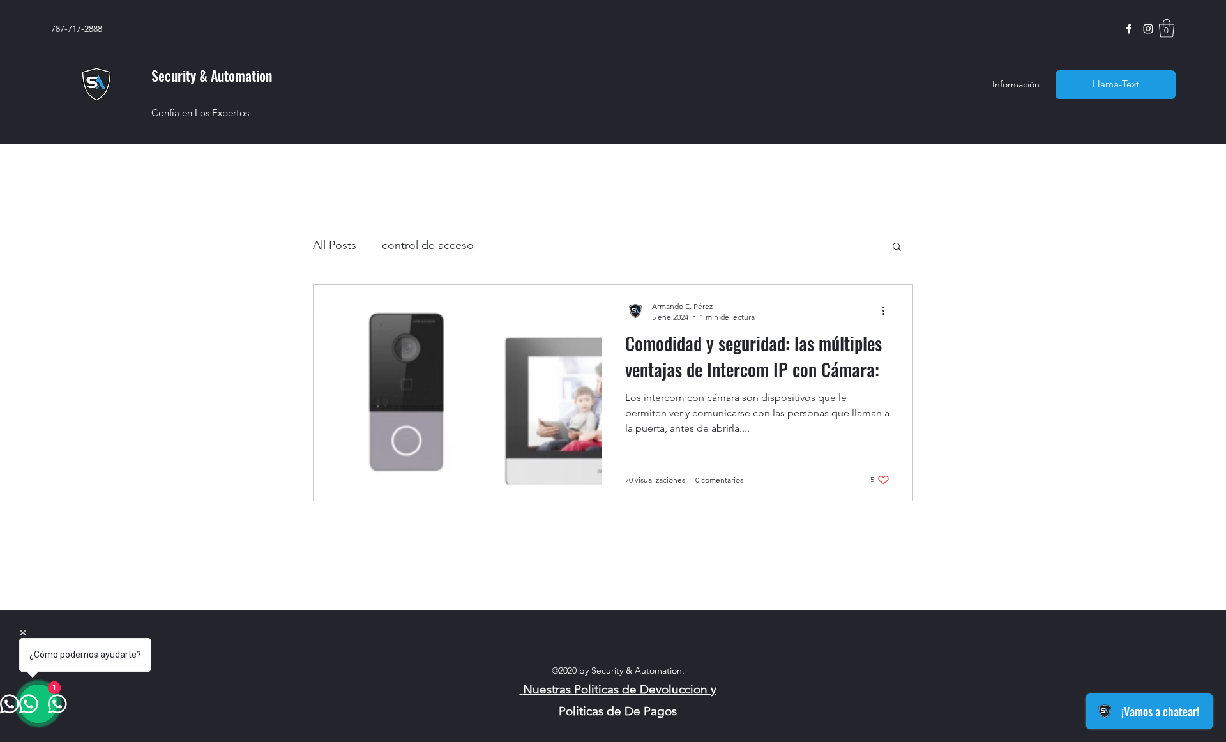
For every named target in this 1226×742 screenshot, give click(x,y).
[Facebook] (1129, 28)
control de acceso (428, 245)
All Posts (334, 245)
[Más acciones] (887, 311)
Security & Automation (211, 75)
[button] (1166, 28)
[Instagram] (1148, 28)
